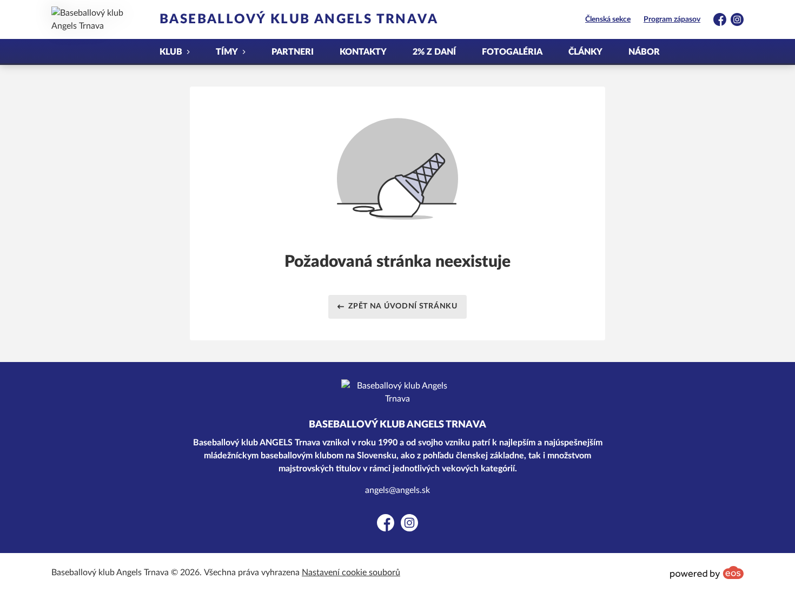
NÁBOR (644, 52)
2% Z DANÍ (434, 52)
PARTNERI (292, 52)
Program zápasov (672, 19)
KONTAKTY (363, 52)
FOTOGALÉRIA (512, 52)
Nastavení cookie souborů (351, 572)
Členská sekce (608, 19)
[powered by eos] (707, 572)
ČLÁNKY (585, 52)
